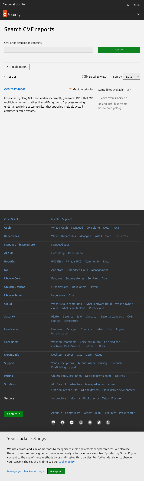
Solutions (10, 384)
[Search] (128, 5)
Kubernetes (11, 236)
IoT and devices (90, 389)
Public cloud (96, 308)
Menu (137, 5)
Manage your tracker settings (25, 471)
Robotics (10, 261)
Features (56, 278)
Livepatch (91, 316)
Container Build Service (65, 346)
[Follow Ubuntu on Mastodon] (54, 423)
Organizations (59, 286)
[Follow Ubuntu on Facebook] (63, 423)
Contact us (13, 413)
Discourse (116, 363)
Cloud (8, 303)
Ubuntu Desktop (14, 286)
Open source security (64, 389)
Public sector (91, 398)
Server (69, 354)
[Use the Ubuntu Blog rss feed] (109, 423)
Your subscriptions (62, 363)
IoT (6, 269)
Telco (105, 398)
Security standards (112, 316)
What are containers (63, 341)
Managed (77, 227)
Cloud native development (118, 389)
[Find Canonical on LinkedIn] (72, 423)
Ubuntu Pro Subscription (66, 375)
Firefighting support (63, 367)
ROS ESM (57, 261)
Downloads (11, 354)
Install (55, 219)
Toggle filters (18, 66)
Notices (56, 320)
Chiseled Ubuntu (90, 341)
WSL (79, 354)
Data (59, 384)
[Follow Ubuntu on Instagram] (81, 423)
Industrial (74, 398)
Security (9, 316)
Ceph (7, 227)
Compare (86, 329)
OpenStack (11, 219)
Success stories (75, 278)
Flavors (94, 286)
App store (57, 269)
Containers (11, 341)
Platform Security (62, 316)
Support (67, 219)
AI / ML (9, 253)
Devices (120, 375)
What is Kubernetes (63, 236)
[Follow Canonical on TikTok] (100, 423)
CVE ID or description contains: (23, 42)
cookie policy (67, 461)
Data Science (76, 253)
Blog (98, 412)
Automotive (58, 398)
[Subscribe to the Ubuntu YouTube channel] (90, 423)
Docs (106, 227)
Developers (79, 286)
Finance (116, 398)
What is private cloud (99, 303)
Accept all (56, 471)
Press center (127, 412)
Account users (86, 363)
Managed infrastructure (19, 244)
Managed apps (60, 244)
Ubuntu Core (12, 278)
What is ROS (73, 261)
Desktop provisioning (98, 375)
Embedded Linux (77, 269)
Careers (87, 412)
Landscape (11, 329)
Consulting (93, 227)
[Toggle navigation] (138, 14)
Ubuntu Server (13, 295)
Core (89, 354)
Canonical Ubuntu (14, 4)
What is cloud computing (66, 303)
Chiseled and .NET (115, 341)
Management (99, 269)
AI (52, 384)
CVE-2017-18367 (14, 89)
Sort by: (118, 76)
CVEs (130, 316)
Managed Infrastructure (100, 384)
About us (56, 412)
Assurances (71, 320)
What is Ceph (59, 227)
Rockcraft (90, 346)
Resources (121, 236)
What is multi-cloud (73, 308)
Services (93, 278)
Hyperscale (58, 295)
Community (92, 261)
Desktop (56, 354)
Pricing (102, 363)
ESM (79, 316)
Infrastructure (73, 384)
